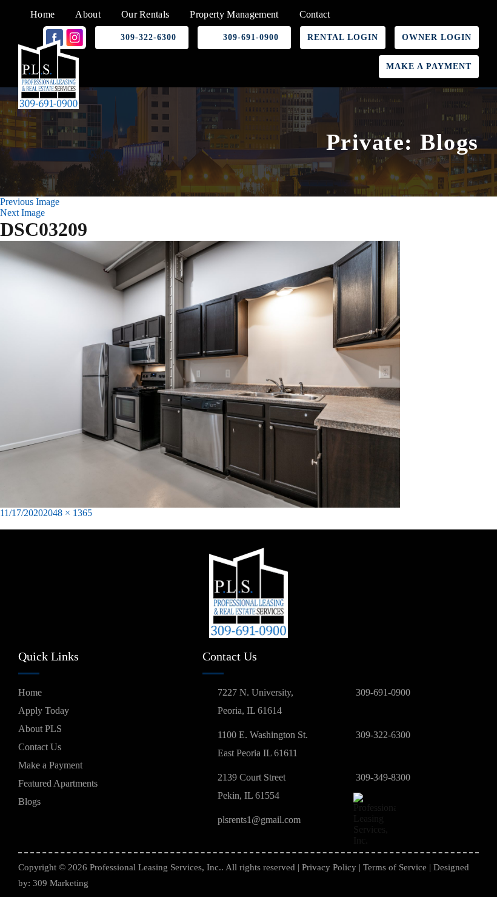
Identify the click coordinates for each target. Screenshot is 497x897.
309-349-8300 (383, 777)
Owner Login (437, 37)
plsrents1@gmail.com (259, 820)
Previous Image (29, 202)
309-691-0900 (251, 37)
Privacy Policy (329, 867)
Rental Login (342, 37)
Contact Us (39, 747)
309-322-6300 (148, 37)
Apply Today (43, 710)
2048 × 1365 (67, 513)
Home (42, 14)
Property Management (234, 14)
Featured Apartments (58, 783)
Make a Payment (429, 66)
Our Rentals (145, 14)
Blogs (29, 801)
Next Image (22, 212)
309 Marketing (60, 883)
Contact (314, 14)
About (88, 14)
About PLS (40, 729)
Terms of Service (395, 867)
